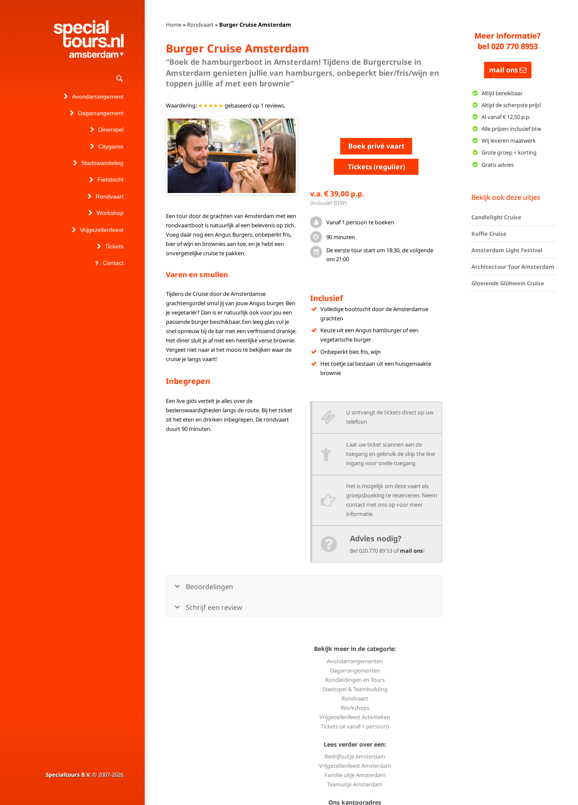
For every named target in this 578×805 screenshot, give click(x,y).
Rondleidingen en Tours (355, 680)
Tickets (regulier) (376, 166)
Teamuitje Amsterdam (355, 784)
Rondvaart (200, 24)
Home (174, 24)
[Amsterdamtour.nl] (89, 39)
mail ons (411, 550)
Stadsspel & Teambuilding (355, 689)
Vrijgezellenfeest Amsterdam (355, 765)
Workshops (355, 707)
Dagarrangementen (355, 670)
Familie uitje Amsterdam (355, 775)
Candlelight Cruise (496, 217)
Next (308, 155)
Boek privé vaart (376, 146)
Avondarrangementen (355, 661)
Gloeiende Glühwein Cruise (507, 283)
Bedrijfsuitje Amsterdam (355, 756)
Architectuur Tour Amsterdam (512, 266)
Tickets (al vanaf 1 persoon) (355, 726)
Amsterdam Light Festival (506, 250)
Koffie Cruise (488, 233)
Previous (154, 155)
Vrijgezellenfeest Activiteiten (354, 717)
